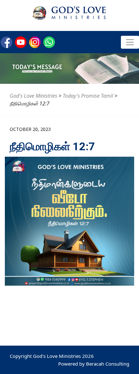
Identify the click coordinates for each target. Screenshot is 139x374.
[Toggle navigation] (130, 42)
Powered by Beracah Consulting (93, 363)
